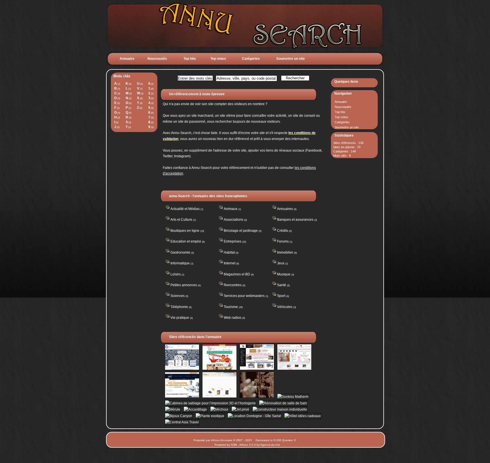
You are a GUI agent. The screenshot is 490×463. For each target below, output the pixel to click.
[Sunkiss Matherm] (292, 397)
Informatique (180, 263)
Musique (283, 274)
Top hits (189, 59)
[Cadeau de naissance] (181, 369)
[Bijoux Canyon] (178, 416)
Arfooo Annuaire (221, 440)
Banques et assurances (295, 220)
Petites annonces (183, 285)
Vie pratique (179, 318)
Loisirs (175, 274)
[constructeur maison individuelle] (278, 409)
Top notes (218, 59)
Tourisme (231, 307)
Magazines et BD (237, 274)
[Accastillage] (194, 409)
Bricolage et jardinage (241, 231)
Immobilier (285, 252)
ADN (234, 444)
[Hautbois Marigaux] (256, 397)
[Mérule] (172, 409)
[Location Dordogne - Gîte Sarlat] (253, 416)
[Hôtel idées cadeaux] (301, 416)
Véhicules (284, 307)
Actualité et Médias (185, 209)
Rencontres (233, 285)
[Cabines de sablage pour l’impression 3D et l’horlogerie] (210, 403)
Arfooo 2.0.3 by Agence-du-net (259, 444)
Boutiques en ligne (184, 231)
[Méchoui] (218, 409)
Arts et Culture (181, 220)
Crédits (282, 231)
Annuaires (285, 209)
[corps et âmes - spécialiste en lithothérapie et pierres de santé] (219, 369)
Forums (283, 241)
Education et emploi (185, 241)
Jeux (280, 263)
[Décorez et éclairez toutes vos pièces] (293, 369)
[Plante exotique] (209, 416)
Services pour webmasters (244, 296)
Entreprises (232, 241)
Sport (281, 296)
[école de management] (181, 397)
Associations (233, 220)
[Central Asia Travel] (181, 422)
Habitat (229, 252)
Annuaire (127, 59)
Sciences (177, 296)
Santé (281, 285)
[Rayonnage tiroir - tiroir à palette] (256, 369)
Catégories (251, 59)
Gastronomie (180, 252)
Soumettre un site (290, 59)
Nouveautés (157, 59)
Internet (229, 263)
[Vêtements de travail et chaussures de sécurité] (219, 397)
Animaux (230, 209)
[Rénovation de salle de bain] (282, 403)
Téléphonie (179, 307)
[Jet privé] (239, 409)
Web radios (232, 318)
